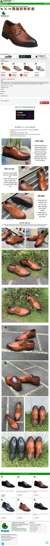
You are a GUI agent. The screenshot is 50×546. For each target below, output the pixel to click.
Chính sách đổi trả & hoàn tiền (35, 525)
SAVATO (13, 530)
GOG (16, 530)
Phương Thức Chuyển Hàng (35, 524)
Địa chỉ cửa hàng (33, 531)
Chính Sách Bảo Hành (34, 528)
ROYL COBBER (23, 530)
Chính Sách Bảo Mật (33, 529)
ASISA (19, 530)
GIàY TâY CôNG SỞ (22, 107)
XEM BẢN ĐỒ (14, 527)
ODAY (19, 529)
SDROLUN (23, 529)
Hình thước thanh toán (34, 527)
